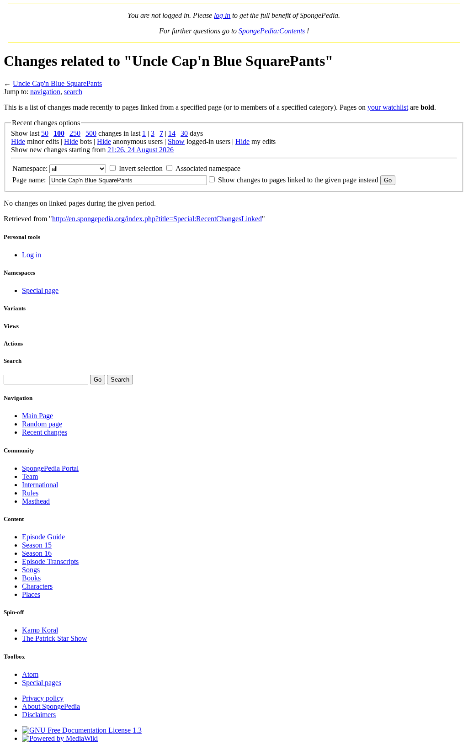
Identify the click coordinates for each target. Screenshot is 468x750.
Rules (30, 493)
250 (74, 133)
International (40, 485)
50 (44, 133)
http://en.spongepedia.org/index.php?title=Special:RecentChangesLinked (157, 219)
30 (184, 133)
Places (31, 594)
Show (176, 141)
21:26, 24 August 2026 (140, 150)
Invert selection (141, 168)
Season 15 (37, 545)
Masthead (36, 501)
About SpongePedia (51, 706)
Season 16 (37, 553)
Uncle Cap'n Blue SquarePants (57, 83)
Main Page (37, 416)
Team (30, 476)
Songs (31, 570)
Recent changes (44, 432)
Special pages (41, 682)
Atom (30, 674)
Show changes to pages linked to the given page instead (298, 180)
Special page (40, 290)
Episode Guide (43, 537)
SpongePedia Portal (50, 468)
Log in (31, 255)
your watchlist (387, 107)
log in (222, 15)
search (73, 92)
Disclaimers (39, 714)
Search (12, 360)
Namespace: (30, 168)
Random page (42, 424)
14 (172, 133)
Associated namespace (208, 168)
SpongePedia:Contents (272, 31)
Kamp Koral (40, 630)
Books (31, 578)
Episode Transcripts (50, 561)
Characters (37, 586)
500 (90, 133)
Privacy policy (43, 698)
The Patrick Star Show (54, 638)
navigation (45, 92)
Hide (18, 141)
